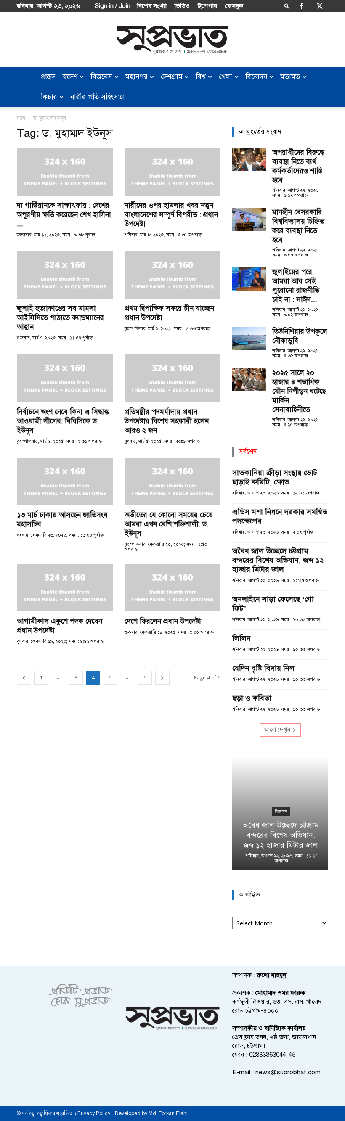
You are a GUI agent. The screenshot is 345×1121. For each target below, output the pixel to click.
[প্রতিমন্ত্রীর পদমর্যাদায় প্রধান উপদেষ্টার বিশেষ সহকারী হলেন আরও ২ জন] (172, 378)
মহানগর (136, 76)
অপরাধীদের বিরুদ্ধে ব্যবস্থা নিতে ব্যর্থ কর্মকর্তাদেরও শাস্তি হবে (298, 166)
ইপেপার (207, 6)
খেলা (225, 76)
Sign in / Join (112, 6)
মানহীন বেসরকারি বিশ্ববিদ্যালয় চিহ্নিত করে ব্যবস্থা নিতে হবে (298, 226)
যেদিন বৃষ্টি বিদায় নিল (263, 668)
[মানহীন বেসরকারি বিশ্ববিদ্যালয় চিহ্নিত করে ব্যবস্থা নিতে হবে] (249, 219)
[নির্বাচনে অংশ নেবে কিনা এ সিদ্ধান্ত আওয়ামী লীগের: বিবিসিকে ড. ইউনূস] (65, 378)
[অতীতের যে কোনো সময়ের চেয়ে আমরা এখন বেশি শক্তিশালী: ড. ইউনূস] (172, 481)
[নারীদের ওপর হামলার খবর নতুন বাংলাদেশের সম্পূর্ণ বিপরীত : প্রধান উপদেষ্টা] (172, 172)
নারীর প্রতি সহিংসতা (97, 97)
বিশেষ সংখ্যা (152, 6)
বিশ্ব (201, 76)
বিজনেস (101, 76)
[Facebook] (301, 6)
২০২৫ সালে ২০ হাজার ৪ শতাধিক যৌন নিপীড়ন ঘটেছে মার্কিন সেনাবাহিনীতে (299, 391)
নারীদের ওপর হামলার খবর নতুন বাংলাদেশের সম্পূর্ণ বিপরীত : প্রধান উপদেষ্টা (171, 214)
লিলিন (241, 638)
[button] (287, 6)
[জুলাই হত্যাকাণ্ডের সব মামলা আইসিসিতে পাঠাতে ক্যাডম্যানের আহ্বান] (65, 275)
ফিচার (49, 97)
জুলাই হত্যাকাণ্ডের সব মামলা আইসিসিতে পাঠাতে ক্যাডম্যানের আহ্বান (60, 317)
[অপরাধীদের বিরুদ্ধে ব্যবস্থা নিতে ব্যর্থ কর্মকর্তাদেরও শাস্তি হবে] (249, 159)
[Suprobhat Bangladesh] (172, 39)
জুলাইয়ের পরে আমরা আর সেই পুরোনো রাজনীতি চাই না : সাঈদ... (295, 285)
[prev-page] (24, 678)
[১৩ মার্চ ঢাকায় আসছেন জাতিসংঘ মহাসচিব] (65, 481)
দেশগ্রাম (172, 76)
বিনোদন (256, 76)
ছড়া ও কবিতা (251, 698)
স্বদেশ (70, 76)
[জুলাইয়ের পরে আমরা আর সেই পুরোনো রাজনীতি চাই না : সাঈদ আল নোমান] (249, 279)
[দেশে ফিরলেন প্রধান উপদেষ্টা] (172, 587)
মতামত (290, 76)
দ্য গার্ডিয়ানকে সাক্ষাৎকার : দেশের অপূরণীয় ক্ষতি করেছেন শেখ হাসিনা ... (64, 214)
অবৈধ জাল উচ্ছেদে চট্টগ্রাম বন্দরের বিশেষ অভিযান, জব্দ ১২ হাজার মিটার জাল (278, 560)
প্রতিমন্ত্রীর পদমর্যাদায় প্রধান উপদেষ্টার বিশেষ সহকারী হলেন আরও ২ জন (167, 421)
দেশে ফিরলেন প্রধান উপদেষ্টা (163, 621)
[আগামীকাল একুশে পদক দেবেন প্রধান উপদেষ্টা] (65, 587)
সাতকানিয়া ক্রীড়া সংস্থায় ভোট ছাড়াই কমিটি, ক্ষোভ (274, 477)
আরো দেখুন (277, 729)
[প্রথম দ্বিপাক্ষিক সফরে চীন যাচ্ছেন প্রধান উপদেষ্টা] (172, 275)
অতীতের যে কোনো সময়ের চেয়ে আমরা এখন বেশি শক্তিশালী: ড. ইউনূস (169, 524)
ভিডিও (182, 6)
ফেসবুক (234, 6)
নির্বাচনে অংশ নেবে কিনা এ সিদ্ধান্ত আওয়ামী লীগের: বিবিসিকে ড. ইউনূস (63, 421)
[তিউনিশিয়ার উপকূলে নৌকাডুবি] (249, 338)
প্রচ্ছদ (48, 76)
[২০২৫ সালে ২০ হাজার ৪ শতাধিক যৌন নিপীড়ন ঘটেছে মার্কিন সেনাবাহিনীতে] (249, 379)
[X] (319, 6)
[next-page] (162, 678)
